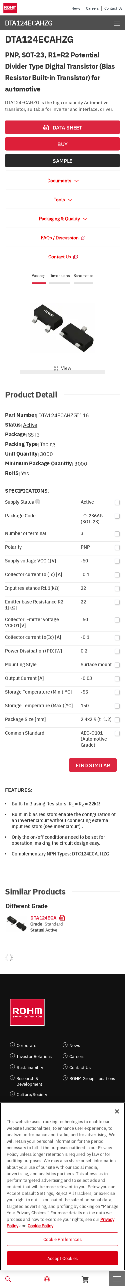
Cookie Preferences (62, 1239)
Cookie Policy (40, 1225)
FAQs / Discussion (60, 237)
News (75, 8)
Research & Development (29, 1081)
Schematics (84, 275)
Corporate (26, 1045)
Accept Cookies (62, 1258)
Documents (59, 180)
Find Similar (93, 765)
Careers (92, 8)
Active (30, 424)
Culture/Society (32, 1094)
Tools (60, 199)
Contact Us (113, 8)
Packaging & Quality (60, 218)
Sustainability (30, 1067)
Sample (62, 160)
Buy (62, 144)
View (66, 367)
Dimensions (59, 275)
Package (39, 275)
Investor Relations (34, 1056)
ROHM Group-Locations (92, 1078)
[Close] (117, 1111)
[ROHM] (11, 8)
